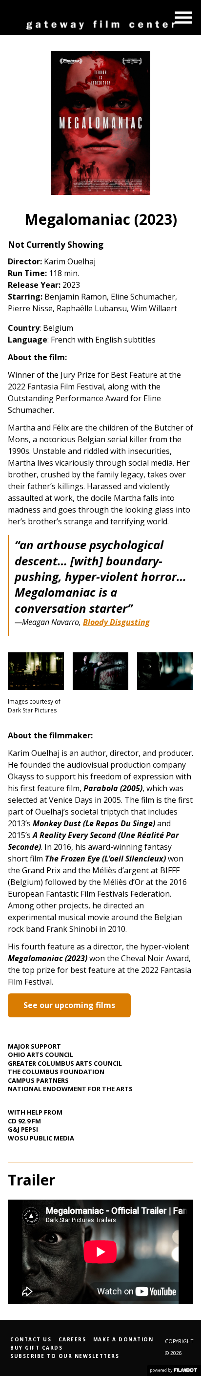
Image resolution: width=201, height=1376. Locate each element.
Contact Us (30, 1339)
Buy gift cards (36, 1347)
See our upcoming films (69, 1005)
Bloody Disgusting (116, 622)
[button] (183, 17)
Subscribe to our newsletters (64, 1356)
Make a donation (123, 1339)
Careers (72, 1339)
